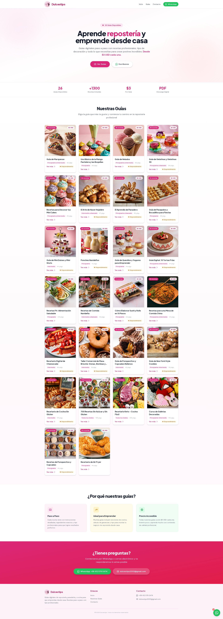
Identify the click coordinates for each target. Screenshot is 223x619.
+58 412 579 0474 (146, 595)
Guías (148, 4)
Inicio (141, 4)
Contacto (157, 4)
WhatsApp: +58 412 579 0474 (93, 571)
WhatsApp (172, 4)
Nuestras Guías (96, 599)
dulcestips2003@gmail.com (133, 571)
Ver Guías (101, 64)
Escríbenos (124, 64)
